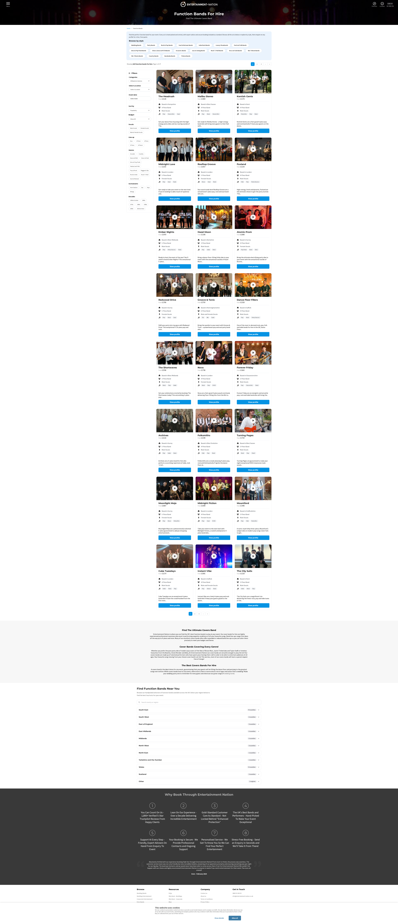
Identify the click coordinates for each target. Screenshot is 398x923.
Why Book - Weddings (175, 896)
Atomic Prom (244, 232)
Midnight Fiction (207, 503)
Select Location (135, 86)
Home (128, 28)
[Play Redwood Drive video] (174, 285)
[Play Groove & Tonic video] (214, 285)
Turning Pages (245, 435)
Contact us (204, 893)
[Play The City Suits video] (253, 556)
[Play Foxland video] (253, 149)
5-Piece (132, 145)
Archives (163, 435)
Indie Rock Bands (204, 45)
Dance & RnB (134, 158)
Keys (148, 187)
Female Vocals (145, 128)
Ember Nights (166, 232)
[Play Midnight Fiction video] (214, 488)
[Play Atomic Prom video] (253, 217)
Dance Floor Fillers (247, 300)
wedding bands (229, 673)
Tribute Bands (185, 56)
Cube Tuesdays (167, 571)
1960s (143, 200)
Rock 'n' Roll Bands (217, 51)
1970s (131, 204)
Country (141, 154)
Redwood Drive (167, 300)
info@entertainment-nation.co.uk (243, 896)
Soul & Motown (134, 179)
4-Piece (146, 141)
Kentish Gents (245, 96)
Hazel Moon (204, 232)
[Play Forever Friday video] (253, 352)
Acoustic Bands (181, 51)
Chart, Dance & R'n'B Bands (161, 51)
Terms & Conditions (207, 899)
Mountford (243, 503)
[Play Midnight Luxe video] (174, 149)
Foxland (241, 164)
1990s (145, 204)
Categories (133, 77)
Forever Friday (245, 367)
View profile (175, 131)
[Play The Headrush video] (174, 81)
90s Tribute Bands (137, 56)
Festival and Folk (135, 166)
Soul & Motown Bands (186, 45)
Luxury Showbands (222, 45)
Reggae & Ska (145, 170)
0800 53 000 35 (237, 893)
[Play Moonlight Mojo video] (174, 488)
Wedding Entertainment (144, 896)
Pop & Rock (133, 170)
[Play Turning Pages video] (253, 420)
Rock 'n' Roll (144, 175)
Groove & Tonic (206, 300)
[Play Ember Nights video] (174, 217)
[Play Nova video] (214, 352)
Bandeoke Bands (169, 56)
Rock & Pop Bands (167, 45)
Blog (170, 902)
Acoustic (132, 154)
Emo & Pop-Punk (135, 162)
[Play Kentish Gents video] (253, 81)
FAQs (170, 893)
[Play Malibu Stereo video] (214, 81)
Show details (219, 918)
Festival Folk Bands (240, 45)
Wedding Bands (136, 45)
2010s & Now (140, 209)
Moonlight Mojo (167, 503)
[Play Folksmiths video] (214, 420)
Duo (131, 141)
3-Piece (138, 141)
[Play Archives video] (174, 420)
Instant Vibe (205, 571)
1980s (138, 204)
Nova (201, 367)
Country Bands (153, 56)
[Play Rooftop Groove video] (214, 149)
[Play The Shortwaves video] (174, 352)
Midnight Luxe (166, 164)
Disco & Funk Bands (235, 51)
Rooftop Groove (207, 164)
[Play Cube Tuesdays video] (174, 556)
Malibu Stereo (205, 96)
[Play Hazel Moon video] (214, 217)
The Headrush (166, 96)
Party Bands (151, 45)
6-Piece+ (140, 145)
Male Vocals (133, 128)
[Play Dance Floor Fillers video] (253, 285)
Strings (132, 192)
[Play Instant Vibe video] (214, 556)
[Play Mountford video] (253, 488)
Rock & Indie (133, 175)
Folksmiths (204, 435)
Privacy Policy (205, 902)
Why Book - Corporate (175, 899)
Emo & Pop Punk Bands (138, 51)
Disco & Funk (145, 158)
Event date (133, 95)
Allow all (235, 918)
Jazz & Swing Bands (198, 51)
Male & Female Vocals (136, 132)
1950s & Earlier (134, 200)
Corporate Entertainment (144, 899)
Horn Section (133, 187)
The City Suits (244, 571)
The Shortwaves (167, 367)
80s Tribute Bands (254, 51)
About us (203, 896)
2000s (131, 209)
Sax (142, 187)
